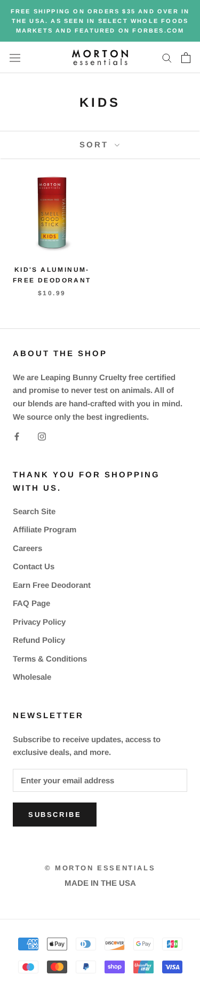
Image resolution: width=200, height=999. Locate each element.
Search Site (34, 511)
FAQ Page (31, 603)
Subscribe (54, 815)
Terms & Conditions (50, 658)
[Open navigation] (15, 57)
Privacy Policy (39, 621)
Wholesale (32, 676)
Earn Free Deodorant (52, 584)
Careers (27, 548)
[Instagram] (42, 436)
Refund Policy (39, 639)
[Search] (167, 57)
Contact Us (33, 566)
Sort (95, 144)
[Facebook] (17, 436)
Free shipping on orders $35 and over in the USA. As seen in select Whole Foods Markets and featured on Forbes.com (100, 21)
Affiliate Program (44, 529)
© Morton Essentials (100, 868)
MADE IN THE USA (100, 882)
